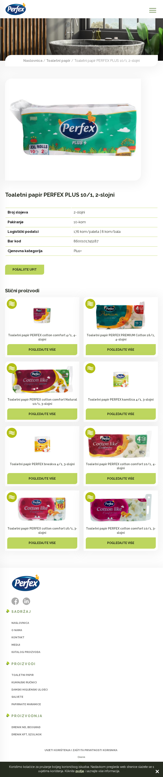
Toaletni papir (58, 61)
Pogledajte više (42, 349)
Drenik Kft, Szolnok (26, 734)
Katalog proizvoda (25, 652)
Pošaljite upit (25, 269)
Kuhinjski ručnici (24, 682)
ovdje (79, 771)
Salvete (17, 696)
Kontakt (17, 637)
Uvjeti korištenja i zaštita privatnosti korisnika (81, 750)
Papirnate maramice (26, 704)
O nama (16, 630)
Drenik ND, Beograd (26, 727)
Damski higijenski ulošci (29, 689)
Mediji (15, 644)
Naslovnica (32, 61)
